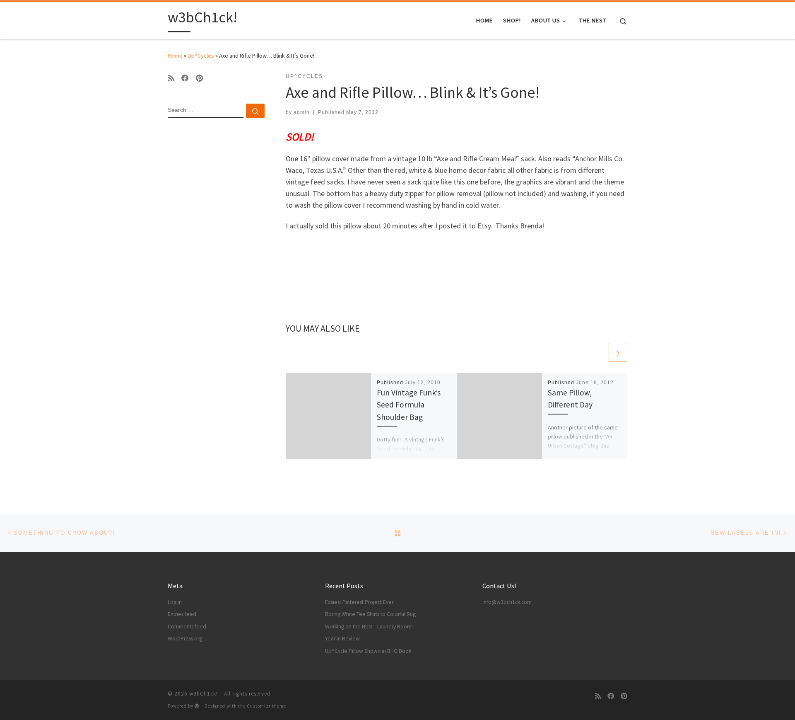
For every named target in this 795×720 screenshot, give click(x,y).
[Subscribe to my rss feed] (171, 78)
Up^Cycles (201, 55)
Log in (175, 602)
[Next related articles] (618, 352)
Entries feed (182, 614)
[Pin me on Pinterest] (199, 78)
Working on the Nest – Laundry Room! (369, 626)
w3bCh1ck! (203, 693)
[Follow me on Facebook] (185, 78)
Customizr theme (266, 706)
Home (175, 55)
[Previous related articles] (598, 352)
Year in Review (342, 638)
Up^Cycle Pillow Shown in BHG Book (368, 651)
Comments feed (187, 626)
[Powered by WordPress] (197, 705)
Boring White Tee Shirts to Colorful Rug (370, 614)
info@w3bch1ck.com (507, 602)
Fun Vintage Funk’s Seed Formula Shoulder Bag (409, 405)
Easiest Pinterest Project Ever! (360, 602)
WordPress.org (185, 638)
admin (302, 112)
